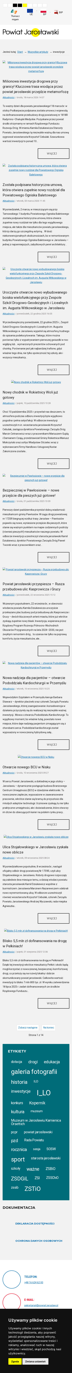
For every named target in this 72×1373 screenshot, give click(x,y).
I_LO (44, 1093)
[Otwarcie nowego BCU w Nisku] (36, 756)
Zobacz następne (27, 1027)
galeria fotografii (34, 1071)
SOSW (51, 1149)
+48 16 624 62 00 (33, 1282)
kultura (17, 1111)
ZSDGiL (19, 1179)
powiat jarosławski (38, 1132)
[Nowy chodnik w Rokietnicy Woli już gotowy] (36, 382)
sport (18, 1159)
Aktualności (9, 97)
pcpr (14, 1132)
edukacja (52, 1061)
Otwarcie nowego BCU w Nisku (26, 767)
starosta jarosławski (45, 1158)
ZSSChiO (52, 1178)
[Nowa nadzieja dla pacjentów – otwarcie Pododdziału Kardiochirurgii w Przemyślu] (36, 665)
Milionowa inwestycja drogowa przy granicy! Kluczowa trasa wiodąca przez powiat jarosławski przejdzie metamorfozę (36, 86)
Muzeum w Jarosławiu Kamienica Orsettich (36, 1122)
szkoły (15, 1169)
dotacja (16, 1062)
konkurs (17, 1103)
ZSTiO (33, 1188)
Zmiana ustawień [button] (35, 1361)
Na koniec (48, 1027)
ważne (33, 1169)
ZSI (37, 1178)
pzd (14, 1140)
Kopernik (37, 1103)
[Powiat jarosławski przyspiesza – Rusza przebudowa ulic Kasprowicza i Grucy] (36, 571)
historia (19, 1082)
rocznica (19, 1149)
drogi (33, 1061)
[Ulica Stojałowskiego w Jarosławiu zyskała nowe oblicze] (36, 836)
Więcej (52, 153)
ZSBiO (50, 1169)
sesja (36, 1149)
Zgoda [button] (15, 1361)
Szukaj (68, 10)
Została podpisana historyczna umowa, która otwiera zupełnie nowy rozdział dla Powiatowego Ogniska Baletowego (34, 190)
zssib (14, 1187)
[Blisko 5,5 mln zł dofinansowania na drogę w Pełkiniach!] (36, 930)
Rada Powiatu (34, 1140)
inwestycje (20, 1091)
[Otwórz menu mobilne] (66, 32)
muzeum (37, 1111)
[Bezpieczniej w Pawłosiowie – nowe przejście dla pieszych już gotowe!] (36, 478)
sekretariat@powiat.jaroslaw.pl (41, 1305)
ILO (36, 1081)
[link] (58, 12)
